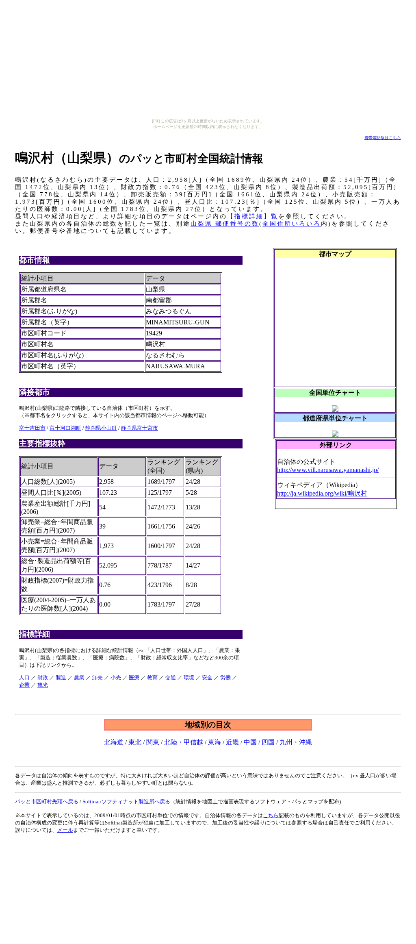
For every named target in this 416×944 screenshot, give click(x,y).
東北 (134, 742)
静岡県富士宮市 (139, 428)
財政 (42, 677)
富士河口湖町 (65, 428)
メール (65, 830)
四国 (268, 742)
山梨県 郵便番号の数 (225, 223)
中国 (250, 742)
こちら (271, 815)
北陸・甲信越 (183, 742)
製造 (61, 677)
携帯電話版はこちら (382, 137)
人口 (24, 677)
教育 (152, 677)
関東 (152, 742)
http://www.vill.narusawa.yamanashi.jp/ (328, 469)
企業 (24, 685)
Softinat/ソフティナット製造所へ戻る (126, 801)
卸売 (97, 677)
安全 (207, 677)
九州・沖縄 (296, 742)
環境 (189, 677)
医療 (134, 677)
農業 (79, 677)
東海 (214, 742)
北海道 (114, 742)
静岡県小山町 (101, 428)
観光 (42, 685)
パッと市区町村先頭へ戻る (46, 801)
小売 (115, 677)
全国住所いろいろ (291, 223)
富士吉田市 (32, 428)
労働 (225, 677)
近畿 (232, 742)
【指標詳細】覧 (252, 216)
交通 (170, 677)
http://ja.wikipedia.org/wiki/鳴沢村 (322, 493)
